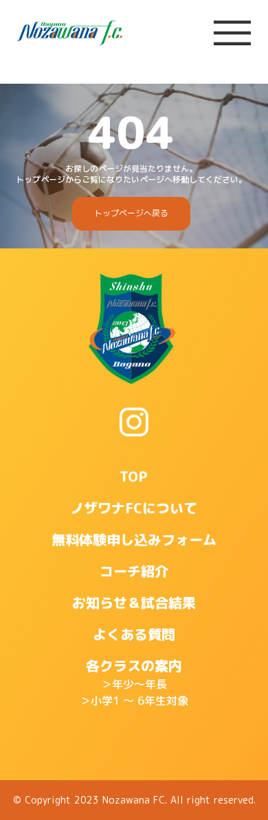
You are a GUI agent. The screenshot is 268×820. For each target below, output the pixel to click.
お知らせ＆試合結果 (134, 602)
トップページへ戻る (131, 213)
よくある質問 (134, 634)
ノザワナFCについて (133, 507)
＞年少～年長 (134, 684)
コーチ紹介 (134, 571)
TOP (134, 476)
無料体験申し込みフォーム (134, 539)
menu (232, 33)
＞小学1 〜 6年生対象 (134, 700)
